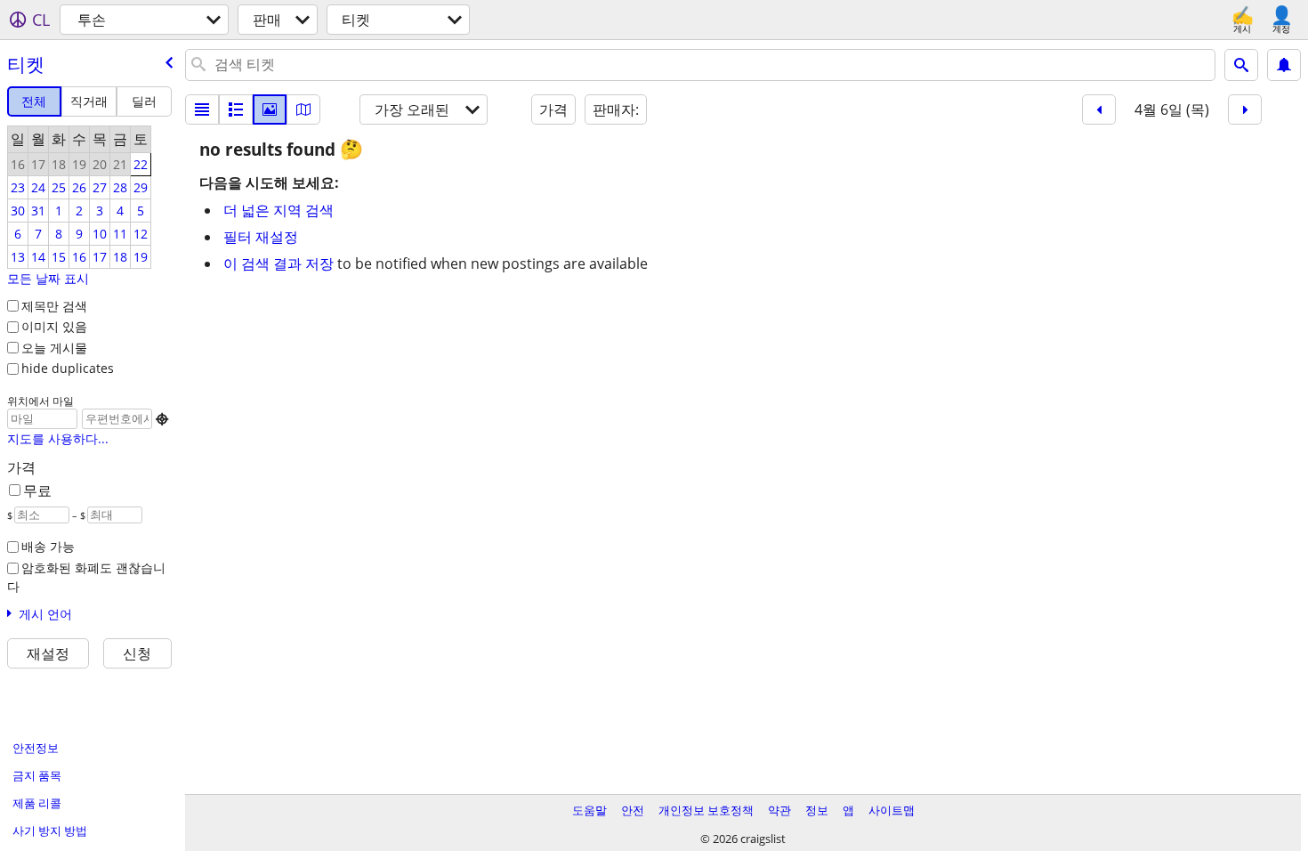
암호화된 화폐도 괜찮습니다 (86, 577)
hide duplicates (67, 368)
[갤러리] (270, 109)
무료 (37, 490)
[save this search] (1284, 65)
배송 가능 (48, 546)
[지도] (303, 109)
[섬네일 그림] (236, 109)
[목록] (202, 109)
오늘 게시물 (54, 347)
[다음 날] (1245, 109)
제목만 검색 (54, 305)
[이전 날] (1099, 109)
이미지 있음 (54, 326)
